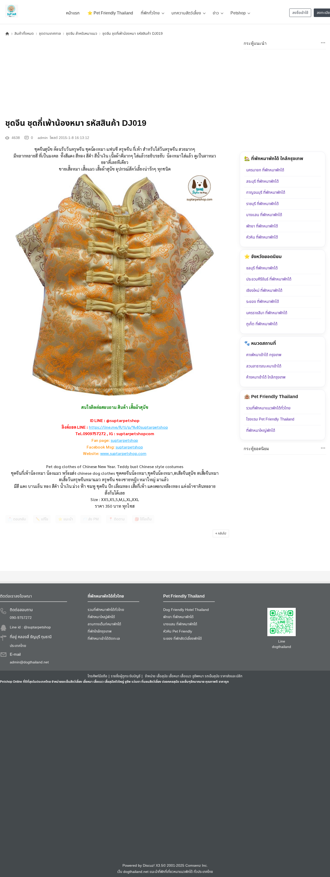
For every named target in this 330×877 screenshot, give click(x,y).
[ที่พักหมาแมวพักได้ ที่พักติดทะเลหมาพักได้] (323, 43)
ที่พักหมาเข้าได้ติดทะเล (104, 638)
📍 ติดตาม (117, 519)
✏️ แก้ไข (42, 519)
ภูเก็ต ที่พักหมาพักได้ (261, 324)
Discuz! (149, 865)
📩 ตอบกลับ (17, 519)
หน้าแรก (73, 13)
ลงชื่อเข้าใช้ (300, 12)
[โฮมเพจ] (7, 33)
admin (43, 138)
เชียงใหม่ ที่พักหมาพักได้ (264, 291)
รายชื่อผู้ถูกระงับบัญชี (125, 676)
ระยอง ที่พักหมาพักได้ (262, 302)
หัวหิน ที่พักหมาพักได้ (262, 237)
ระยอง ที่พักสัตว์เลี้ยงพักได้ (182, 638)
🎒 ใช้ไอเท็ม (143, 519)
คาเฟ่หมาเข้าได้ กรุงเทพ (263, 355)
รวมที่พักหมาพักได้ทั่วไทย (106, 609)
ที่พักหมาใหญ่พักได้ (260, 431)
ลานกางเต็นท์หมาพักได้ (104, 624)
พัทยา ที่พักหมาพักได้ (262, 226)
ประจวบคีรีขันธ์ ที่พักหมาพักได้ (268, 279)
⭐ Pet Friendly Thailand (110, 13)
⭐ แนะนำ (65, 519)
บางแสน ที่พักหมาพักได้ (264, 215)
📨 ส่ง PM (91, 519)
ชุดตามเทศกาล (50, 33)
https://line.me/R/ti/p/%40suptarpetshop (128, 427)
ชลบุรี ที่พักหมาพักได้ (262, 268)
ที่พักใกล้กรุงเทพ (100, 631)
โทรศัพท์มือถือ (97, 676)
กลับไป (222, 533)
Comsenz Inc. (196, 865)
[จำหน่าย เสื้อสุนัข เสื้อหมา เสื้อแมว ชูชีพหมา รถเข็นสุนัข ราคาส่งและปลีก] (11, 11)
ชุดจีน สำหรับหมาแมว (81, 33)
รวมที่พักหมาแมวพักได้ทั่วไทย (268, 408)
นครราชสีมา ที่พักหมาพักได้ (266, 313)
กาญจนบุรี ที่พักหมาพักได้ (265, 193)
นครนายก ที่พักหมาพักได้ (265, 170)
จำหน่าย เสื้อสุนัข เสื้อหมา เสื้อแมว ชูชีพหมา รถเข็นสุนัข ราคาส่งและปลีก (193, 676)
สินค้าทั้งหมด (24, 33)
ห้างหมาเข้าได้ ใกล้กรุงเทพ (265, 377)
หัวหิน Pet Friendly (177, 631)
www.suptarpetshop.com (123, 453)
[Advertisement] (114, 76)
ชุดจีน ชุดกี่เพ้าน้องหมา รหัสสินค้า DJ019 (132, 33)
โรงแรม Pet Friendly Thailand (270, 419)
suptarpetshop (124, 440)
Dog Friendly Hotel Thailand (186, 609)
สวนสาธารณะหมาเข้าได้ (263, 366)
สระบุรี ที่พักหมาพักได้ (262, 182)
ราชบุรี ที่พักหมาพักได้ (262, 204)
